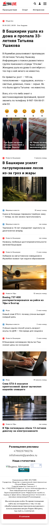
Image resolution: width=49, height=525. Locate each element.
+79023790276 (23, 451)
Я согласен (24, 516)
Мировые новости (12, 210)
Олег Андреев (22, 25)
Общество (9, 21)
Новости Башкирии (13, 158)
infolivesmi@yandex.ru (23, 455)
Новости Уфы (11, 293)
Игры (8, 310)
